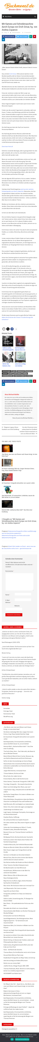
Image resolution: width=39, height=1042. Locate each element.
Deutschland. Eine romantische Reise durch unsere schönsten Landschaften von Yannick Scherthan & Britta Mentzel (19, 766)
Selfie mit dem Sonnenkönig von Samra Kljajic (18, 761)
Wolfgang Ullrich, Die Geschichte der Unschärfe (18, 837)
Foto (14, 371)
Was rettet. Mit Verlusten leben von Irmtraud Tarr (19, 885)
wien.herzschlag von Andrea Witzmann (16, 960)
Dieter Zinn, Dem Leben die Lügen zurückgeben (18, 807)
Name (7, 595)
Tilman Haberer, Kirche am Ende (14, 773)
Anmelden (7, 708)
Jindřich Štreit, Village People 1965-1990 (16, 966)
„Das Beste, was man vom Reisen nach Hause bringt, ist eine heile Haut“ (19, 986)
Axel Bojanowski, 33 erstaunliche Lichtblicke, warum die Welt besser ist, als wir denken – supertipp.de (17, 1014)
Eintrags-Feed (8, 711)
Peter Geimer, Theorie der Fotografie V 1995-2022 (19, 781)
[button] (3, 329)
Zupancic (29, 376)
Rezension (29, 371)
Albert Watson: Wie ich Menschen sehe (15, 875)
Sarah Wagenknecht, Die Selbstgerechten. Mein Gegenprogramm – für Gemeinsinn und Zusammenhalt (18, 921)
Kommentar (9, 571)
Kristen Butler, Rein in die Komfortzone (16, 779)
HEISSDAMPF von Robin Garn (12, 973)
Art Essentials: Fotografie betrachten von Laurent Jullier (18, 483)
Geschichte (21, 371)
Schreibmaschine (7, 376)
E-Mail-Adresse (8, 601)
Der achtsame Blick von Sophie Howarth (16, 820)
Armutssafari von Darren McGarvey (14, 916)
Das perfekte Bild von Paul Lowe (13, 955)
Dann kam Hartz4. (7, 146)
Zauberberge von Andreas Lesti (13, 809)
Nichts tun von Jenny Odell (12, 963)
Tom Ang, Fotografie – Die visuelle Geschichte (18, 784)
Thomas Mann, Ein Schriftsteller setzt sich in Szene (19, 952)
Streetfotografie (19, 376)
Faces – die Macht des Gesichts (13, 949)
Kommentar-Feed (9, 714)
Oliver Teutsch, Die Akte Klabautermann (16, 865)
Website (17, 606)
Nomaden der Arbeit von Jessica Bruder (16, 908)
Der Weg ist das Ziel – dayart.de (13, 984)
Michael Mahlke (16, 32)
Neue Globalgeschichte (11, 878)
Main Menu (8, 16)
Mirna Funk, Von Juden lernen (13, 776)
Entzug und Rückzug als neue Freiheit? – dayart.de (19, 1007)
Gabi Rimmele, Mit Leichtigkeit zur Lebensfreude (19, 804)
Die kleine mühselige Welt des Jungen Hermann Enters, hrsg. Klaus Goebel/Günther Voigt (18, 469)
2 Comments (27, 32)
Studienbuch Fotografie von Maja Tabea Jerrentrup (19, 958)
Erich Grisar (12, 74)
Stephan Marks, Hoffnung (11, 817)
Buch (10, 373)
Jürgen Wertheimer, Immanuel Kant (15, 770)
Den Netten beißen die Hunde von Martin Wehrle (18, 862)
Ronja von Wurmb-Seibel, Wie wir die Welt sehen (18, 847)
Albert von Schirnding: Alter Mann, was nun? (17, 787)
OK (12, 1039)
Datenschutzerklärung (22, 1039)
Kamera (25, 373)
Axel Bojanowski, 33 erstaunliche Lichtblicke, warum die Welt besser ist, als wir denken (18, 496)
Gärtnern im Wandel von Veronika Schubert (17, 855)
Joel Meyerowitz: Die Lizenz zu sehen (15, 888)
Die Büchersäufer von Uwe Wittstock (15, 868)
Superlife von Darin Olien (11, 891)
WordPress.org (8, 716)
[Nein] (37, 1037)
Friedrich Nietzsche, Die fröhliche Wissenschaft (18, 844)
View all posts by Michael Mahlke (23, 418)
